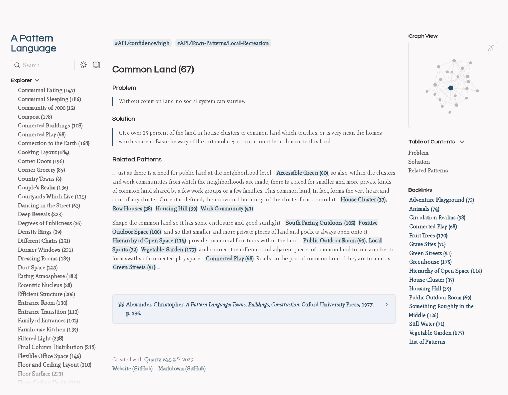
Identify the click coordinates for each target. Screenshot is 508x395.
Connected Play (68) (42, 134)
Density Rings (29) (40, 231)
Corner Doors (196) (41, 161)
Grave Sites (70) (427, 244)
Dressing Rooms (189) (44, 258)
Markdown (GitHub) (182, 368)
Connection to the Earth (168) (54, 143)
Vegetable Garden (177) (168, 249)
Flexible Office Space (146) (49, 356)
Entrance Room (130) (42, 302)
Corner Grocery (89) (41, 170)
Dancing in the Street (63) (49, 205)
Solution (419, 162)
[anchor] (142, 87)
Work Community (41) (227, 208)
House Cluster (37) (363, 199)
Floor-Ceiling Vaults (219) (49, 382)
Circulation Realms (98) (437, 217)
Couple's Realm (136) (43, 187)
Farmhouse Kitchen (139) (48, 329)
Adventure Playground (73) (441, 200)
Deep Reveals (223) (40, 214)
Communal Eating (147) (46, 90)
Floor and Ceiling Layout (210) (54, 364)
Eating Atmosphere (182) (47, 276)
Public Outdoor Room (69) (334, 240)
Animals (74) (424, 209)
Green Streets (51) (134, 267)
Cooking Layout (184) (43, 152)
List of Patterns (427, 342)
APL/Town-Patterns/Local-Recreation (224, 43)
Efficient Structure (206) (46, 294)
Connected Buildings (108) (50, 125)
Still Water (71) (426, 324)
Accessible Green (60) (302, 173)
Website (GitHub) (132, 368)
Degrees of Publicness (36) (50, 223)
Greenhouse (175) (430, 262)
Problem (418, 153)
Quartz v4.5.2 (160, 359)
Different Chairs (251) (44, 240)
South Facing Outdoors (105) (320, 222)
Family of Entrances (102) (48, 320)
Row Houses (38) (132, 208)
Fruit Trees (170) (428, 235)
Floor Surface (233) (40, 373)
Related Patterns (428, 170)
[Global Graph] (491, 48)
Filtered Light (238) (40, 338)
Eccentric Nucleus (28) (45, 285)
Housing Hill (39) (176, 208)
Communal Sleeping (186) (49, 99)
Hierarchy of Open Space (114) (149, 240)
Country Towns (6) (40, 179)
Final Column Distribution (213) (57, 347)
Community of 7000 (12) (46, 108)
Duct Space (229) (38, 267)
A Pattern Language (33, 43)
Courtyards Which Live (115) (52, 196)
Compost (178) (35, 117)
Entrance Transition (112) (48, 311)
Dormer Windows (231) (45, 249)
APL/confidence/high (144, 43)
